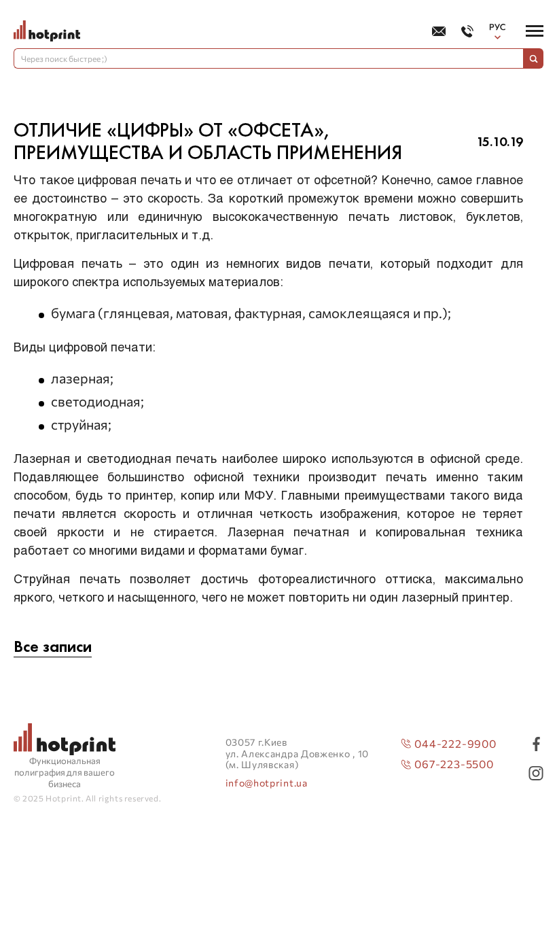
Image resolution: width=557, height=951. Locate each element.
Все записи (53, 647)
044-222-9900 (455, 743)
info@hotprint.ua (267, 783)
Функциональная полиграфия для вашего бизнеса (64, 772)
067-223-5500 (454, 763)
